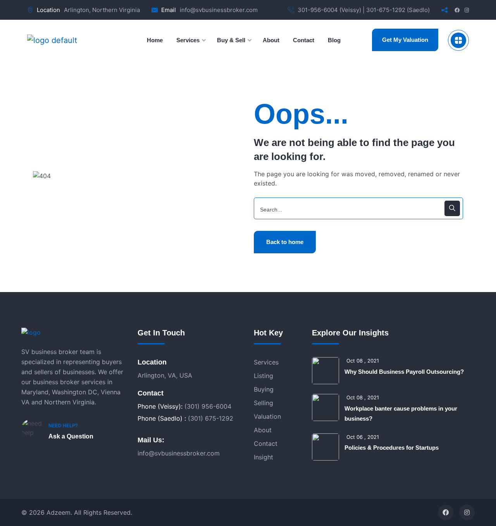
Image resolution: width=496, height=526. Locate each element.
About (263, 430)
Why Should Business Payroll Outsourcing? (404, 371)
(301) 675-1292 (210, 418)
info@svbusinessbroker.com (219, 10)
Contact (265, 443)
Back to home (284, 242)
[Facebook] (445, 512)
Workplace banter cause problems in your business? (400, 413)
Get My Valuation (405, 39)
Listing (263, 376)
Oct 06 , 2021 (362, 437)
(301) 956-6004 (207, 406)
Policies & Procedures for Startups (391, 447)
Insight (263, 457)
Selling (263, 403)
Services (266, 362)
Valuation (267, 416)
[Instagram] (467, 512)
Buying (264, 389)
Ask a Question (70, 436)
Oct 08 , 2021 (362, 361)
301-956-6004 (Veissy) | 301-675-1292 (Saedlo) (364, 10)
